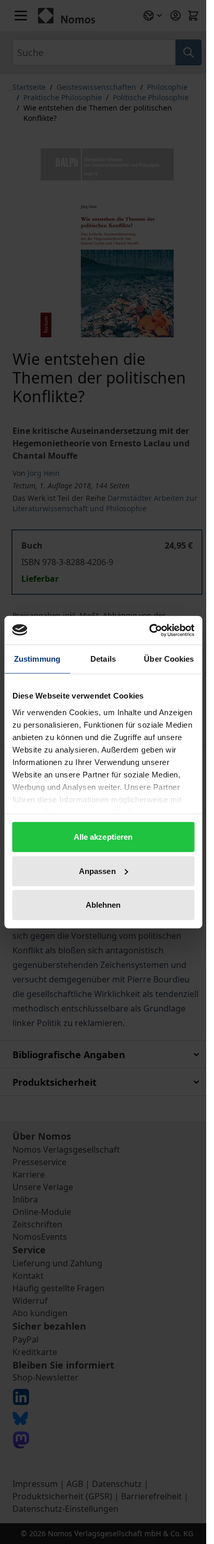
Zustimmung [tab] (37, 658)
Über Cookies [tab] (169, 658)
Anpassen (97, 870)
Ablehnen (103, 904)
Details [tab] (103, 658)
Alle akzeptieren (103, 836)
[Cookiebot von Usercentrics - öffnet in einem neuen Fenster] (148, 630)
